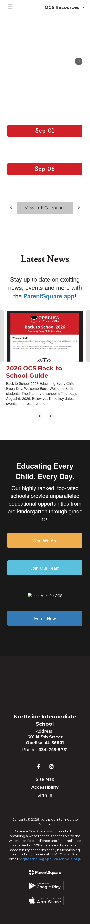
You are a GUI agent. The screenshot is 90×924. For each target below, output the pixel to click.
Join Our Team (45, 568)
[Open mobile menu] (10, 7)
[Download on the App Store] (45, 900)
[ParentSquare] (45, 872)
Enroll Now (45, 618)
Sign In (45, 795)
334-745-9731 (53, 749)
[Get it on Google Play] (45, 885)
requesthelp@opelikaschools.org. (50, 859)
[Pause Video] (78, 62)
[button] (65, 7)
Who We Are (45, 540)
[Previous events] (11, 208)
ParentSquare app (49, 296)
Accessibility (45, 787)
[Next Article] (50, 416)
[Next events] (78, 208)
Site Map (45, 779)
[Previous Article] (39, 416)
